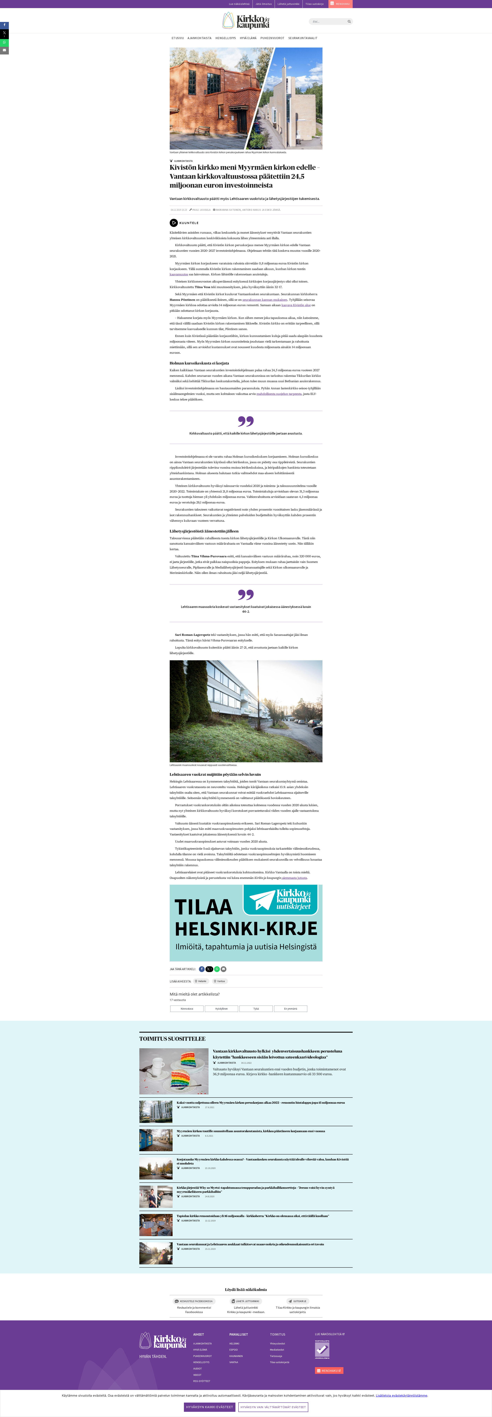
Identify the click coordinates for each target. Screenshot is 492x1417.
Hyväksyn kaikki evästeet (209, 1407)
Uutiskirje (299, 1301)
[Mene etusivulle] (162, 1340)
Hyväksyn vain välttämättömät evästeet (273, 1407)
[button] (202, 969)
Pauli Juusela (201, 210)
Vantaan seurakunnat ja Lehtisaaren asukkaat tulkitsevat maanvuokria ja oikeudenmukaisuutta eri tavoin (250, 1244)
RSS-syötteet (201, 1381)
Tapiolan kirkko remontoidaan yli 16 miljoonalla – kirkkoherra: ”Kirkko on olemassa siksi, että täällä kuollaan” (253, 1216)
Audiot (197, 1368)
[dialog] (246, 1403)
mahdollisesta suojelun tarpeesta (279, 394)
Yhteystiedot (277, 1343)
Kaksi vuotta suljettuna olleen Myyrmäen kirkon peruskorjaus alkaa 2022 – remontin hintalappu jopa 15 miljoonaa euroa (261, 1102)
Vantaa (233, 1362)
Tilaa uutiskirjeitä (279, 1362)
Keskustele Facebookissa (196, 1301)
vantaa (221, 981)
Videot (197, 1375)
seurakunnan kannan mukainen (265, 300)
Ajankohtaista (202, 1343)
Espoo (233, 1349)
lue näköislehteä (328, 1334)
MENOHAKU (343, 4)
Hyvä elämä (200, 1349)
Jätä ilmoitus (264, 4)
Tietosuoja (276, 1356)
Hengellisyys (201, 1362)
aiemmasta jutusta (294, 878)
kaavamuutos (179, 274)
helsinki (202, 981)
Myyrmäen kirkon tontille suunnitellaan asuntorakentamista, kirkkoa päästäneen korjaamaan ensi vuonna (251, 1131)
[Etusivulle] (246, 20)
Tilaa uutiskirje (315, 4)
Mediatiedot (277, 1349)
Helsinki (234, 1343)
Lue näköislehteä (239, 4)
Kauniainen (236, 1356)
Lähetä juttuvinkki (289, 4)
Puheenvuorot (202, 1356)
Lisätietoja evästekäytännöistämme (401, 1395)
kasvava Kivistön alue (296, 305)
